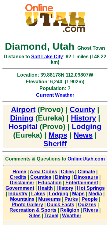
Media (95, 193)
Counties (40, 177)
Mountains (22, 199)
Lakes (38, 193)
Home (19, 171)
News (83, 135)
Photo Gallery (27, 204)
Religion (69, 210)
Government (20, 188)
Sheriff (55, 143)
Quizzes (87, 204)
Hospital (23, 126)
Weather (71, 215)
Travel (51, 215)
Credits (18, 177)
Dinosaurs (86, 177)
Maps (58, 135)
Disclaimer (22, 182)
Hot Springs (91, 188)
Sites (35, 215)
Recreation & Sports (33, 210)
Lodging (86, 126)
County (82, 109)
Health (45, 188)
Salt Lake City (47, 56)
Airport (23, 109)
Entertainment (81, 182)
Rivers (90, 210)
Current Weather (55, 95)
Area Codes (43, 171)
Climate (86, 171)
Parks (71, 199)
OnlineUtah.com (86, 158)
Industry (18, 193)
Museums (49, 199)
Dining (21, 118)
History (83, 118)
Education (50, 182)
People (90, 199)
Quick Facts (60, 204)
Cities (67, 171)
